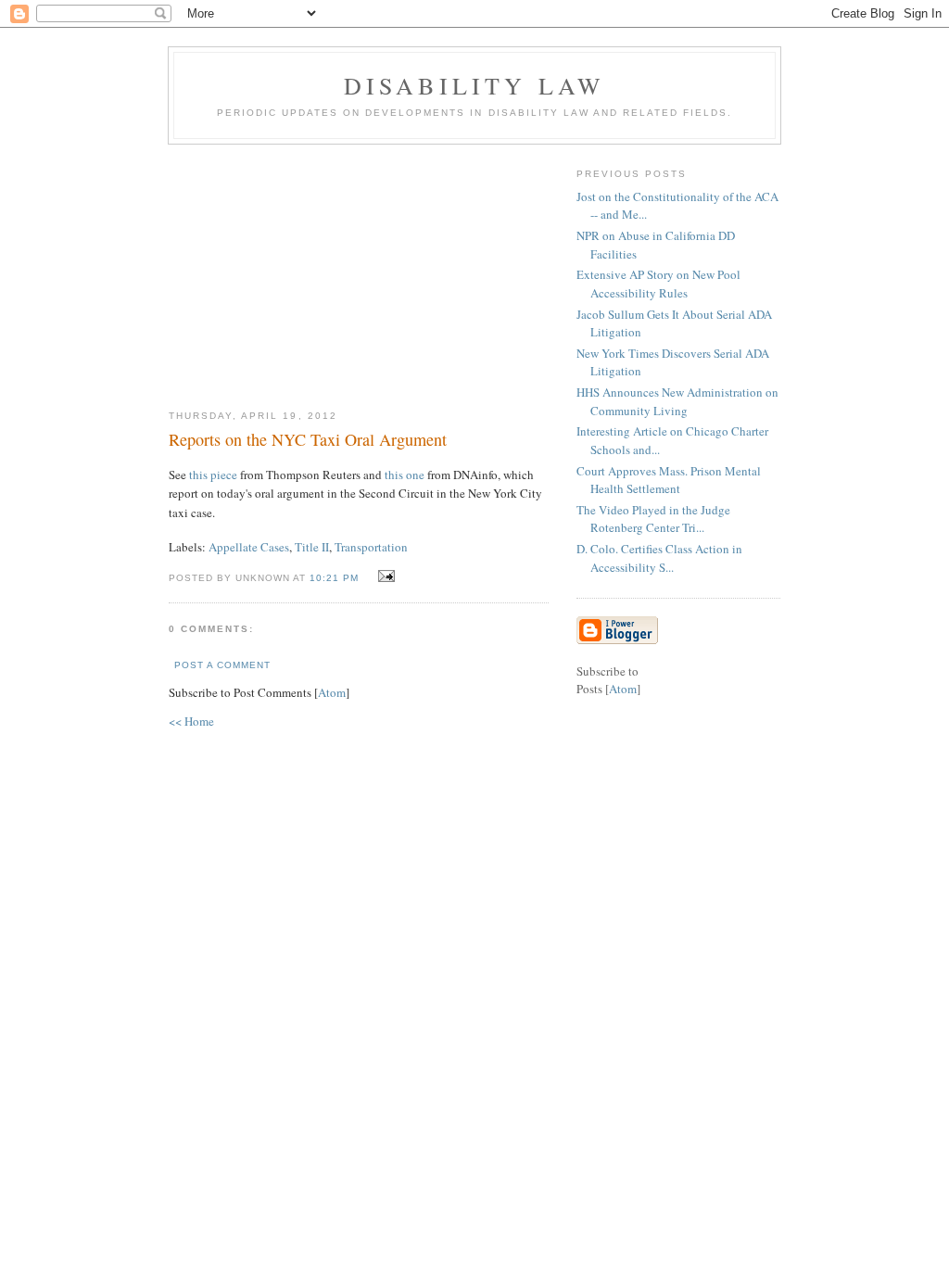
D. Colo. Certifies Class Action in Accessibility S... (659, 558)
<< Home (191, 721)
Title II (312, 546)
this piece (213, 474)
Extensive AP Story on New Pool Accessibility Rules (658, 283)
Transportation (371, 546)
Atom (332, 692)
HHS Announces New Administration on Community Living (677, 401)
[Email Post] (384, 576)
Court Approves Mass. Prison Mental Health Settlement (668, 480)
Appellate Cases (249, 546)
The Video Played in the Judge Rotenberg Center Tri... (653, 519)
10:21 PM (336, 578)
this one (404, 474)
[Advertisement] (359, 270)
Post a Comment (222, 665)
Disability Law (475, 85)
